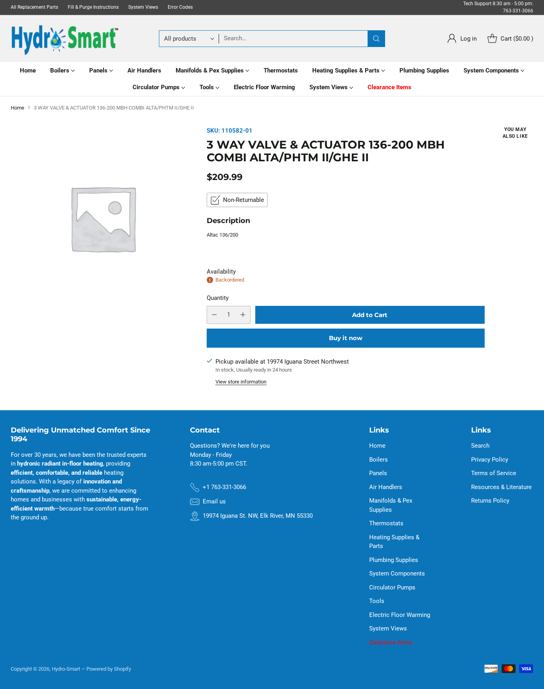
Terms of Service (493, 473)
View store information (240, 382)
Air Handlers (385, 487)
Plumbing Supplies (393, 560)
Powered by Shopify (108, 669)
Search (480, 445)
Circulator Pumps (392, 587)
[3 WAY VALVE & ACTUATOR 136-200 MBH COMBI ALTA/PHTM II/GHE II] (102, 218)
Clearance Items (391, 642)
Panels (378, 473)
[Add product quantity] (243, 314)
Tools (376, 601)
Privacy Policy (489, 459)
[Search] (376, 38)
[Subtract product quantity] (214, 314)
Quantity (218, 297)
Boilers (378, 459)
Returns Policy (490, 500)
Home (17, 108)
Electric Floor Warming (399, 615)
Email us (214, 501)
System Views (388, 628)
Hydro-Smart (66, 669)
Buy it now (345, 338)
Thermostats (386, 523)
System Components (397, 573)
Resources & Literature (501, 487)
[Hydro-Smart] (64, 39)
